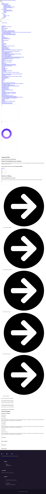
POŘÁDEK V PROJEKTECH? (6, 74)
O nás (2, 13)
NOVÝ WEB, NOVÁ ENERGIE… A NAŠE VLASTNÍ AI (10, 72)
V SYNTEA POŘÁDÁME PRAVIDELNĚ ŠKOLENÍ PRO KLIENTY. (12, 97)
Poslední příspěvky (8, 465)
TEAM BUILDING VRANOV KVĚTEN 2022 (9, 92)
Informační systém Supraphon (8, 7)
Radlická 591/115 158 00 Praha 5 (10, 484)
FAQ (2, 39)
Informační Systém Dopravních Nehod (9, 6)
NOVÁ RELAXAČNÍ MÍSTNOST (7, 70)
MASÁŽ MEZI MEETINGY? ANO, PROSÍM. (9, 64)
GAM (3, 42)
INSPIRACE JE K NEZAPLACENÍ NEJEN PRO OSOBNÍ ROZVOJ (12, 49)
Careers (3, 29)
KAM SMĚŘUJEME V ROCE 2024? (7, 58)
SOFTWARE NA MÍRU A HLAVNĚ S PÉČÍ (8, 82)
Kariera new (3, 59)
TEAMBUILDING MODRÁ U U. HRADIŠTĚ (9, 93)
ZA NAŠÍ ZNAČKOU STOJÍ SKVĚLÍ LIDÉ (8, 101)
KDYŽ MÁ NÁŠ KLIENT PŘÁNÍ (7, 60)
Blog (4, 14)
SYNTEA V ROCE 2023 (5, 89)
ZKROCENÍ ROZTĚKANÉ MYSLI (7, 103)
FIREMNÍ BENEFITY (5, 40)
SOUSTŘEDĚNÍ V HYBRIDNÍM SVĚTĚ (8, 85)
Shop (2, 81)
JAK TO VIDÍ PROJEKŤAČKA (6, 56)
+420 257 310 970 (4, 22)
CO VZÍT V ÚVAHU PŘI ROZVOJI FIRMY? (8, 33)
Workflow (5, 11)
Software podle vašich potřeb (6, 84)
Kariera (5, 16)
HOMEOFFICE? (4, 46)
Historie (5, 17)
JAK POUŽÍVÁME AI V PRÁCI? (7, 52)
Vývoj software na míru (5, 3)
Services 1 (3, 79)
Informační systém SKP (5, 48)
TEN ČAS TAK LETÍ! (5, 94)
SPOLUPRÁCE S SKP (5, 87)
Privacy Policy (4, 75)
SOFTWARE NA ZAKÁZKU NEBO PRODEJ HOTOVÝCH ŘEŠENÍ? (12, 83)
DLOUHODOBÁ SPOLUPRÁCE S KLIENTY (9, 34)
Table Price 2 (4, 91)
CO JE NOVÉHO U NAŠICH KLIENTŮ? (8, 30)
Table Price (3, 90)
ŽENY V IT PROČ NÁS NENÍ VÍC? (7, 102)
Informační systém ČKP (7, 5)
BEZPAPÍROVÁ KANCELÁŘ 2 (7, 26)
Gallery (3, 41)
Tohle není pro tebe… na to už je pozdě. (7, 95)
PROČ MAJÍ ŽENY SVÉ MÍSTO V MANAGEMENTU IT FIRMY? (12, 76)
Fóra (6, 463)
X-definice (5, 12)
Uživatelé (7, 464)
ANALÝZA (3, 25)
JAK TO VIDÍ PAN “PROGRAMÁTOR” (8, 54)
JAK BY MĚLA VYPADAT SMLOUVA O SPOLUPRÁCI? (10, 51)
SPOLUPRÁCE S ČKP (5, 86)
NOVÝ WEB (4, 71)
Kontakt (3, 62)
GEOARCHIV (4, 43)
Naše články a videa (6, 15)
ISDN (3, 50)
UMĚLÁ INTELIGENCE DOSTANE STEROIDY (9, 96)
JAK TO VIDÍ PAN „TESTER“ (6, 55)
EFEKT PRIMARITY (5, 37)
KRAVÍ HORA (4, 63)
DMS (2, 35)
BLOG (3, 27)
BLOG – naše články (5, 28)
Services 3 (3, 80)
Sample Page (3, 78)
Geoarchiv (5, 8)
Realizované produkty (5, 4)
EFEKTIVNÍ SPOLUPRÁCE (6, 38)
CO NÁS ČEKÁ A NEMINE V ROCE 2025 (8, 31)
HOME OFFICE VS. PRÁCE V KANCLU (8, 45)
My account (3, 66)
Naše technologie (4, 9)
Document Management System (8, 10)
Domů (3, 2)
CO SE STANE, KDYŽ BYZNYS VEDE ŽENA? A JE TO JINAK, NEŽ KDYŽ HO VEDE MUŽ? (16, 32)
